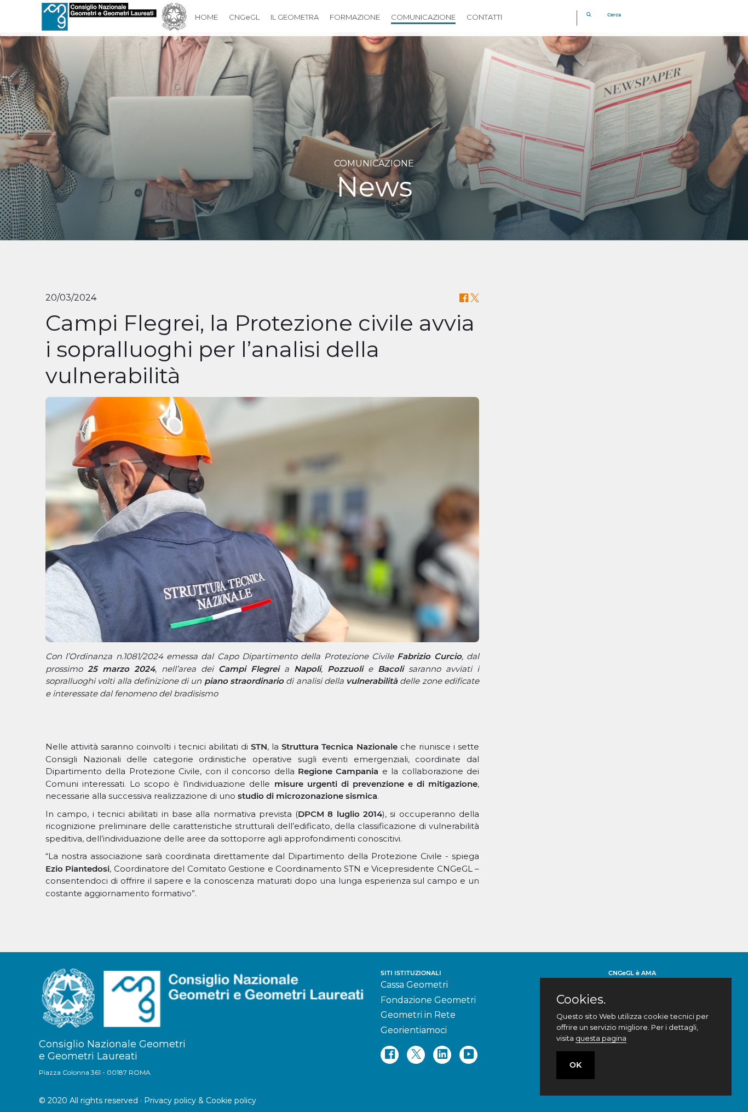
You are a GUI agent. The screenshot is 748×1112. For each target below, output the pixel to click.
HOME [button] (206, 17)
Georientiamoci (414, 1030)
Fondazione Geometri (428, 1000)
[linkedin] (442, 1055)
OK (575, 1065)
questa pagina (601, 1038)
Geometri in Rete (418, 1015)
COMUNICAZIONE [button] (423, 17)
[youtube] (468, 1055)
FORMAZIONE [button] (355, 17)
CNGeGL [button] (244, 17)
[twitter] (416, 1055)
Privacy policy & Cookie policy (200, 1100)
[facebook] (390, 1055)
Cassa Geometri (414, 985)
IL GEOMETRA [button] (295, 17)
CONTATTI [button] (484, 17)
